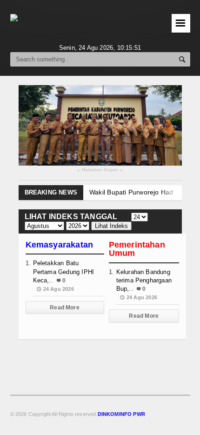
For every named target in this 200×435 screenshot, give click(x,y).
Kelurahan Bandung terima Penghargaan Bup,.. (144, 280)
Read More (65, 307)
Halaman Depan (99, 170)
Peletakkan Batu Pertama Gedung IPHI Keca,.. (63, 271)
